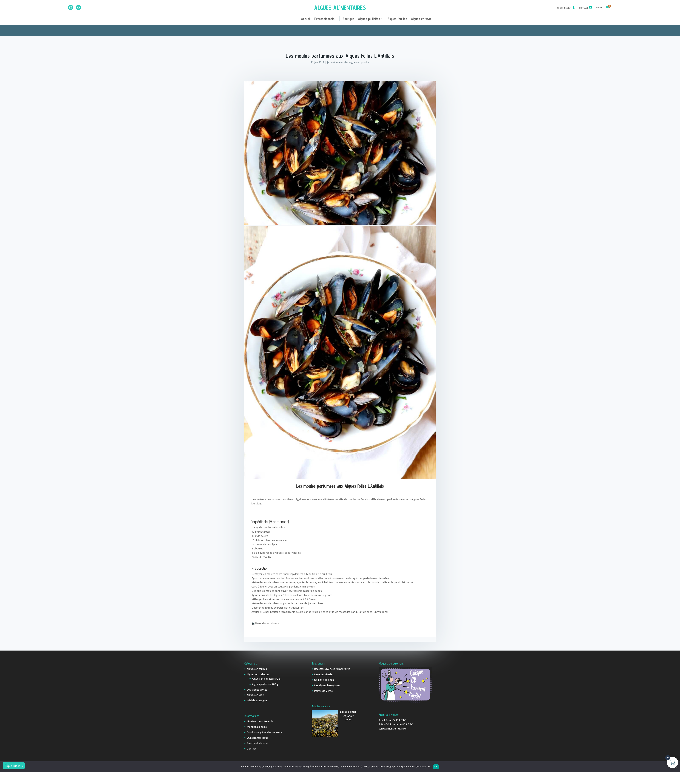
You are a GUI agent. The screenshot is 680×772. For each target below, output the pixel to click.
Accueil (305, 19)
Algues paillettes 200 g (265, 684)
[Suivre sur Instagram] (70, 7)
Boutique (348, 19)
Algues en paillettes (258, 674)
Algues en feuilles (257, 669)
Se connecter (564, 8)
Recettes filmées (324, 674)
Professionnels (324, 19)
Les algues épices (257, 689)
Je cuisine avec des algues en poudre (348, 62)
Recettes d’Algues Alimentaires (332, 669)
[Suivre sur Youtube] (78, 7)
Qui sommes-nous (257, 737)
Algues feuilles (397, 19)
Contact (583, 8)
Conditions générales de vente (264, 732)
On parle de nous (324, 680)
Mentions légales (257, 726)
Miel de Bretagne (257, 700)
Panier (599, 7)
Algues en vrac (421, 19)
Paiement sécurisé (257, 743)
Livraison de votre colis (260, 721)
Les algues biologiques (327, 685)
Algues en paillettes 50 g (266, 678)
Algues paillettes (369, 19)
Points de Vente (323, 690)
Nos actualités (344, 30)
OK (436, 766)
